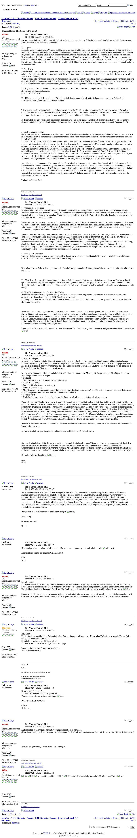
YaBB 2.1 (47, 833)
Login (25, 5)
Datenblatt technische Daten (106, 21)
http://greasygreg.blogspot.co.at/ (31, 195)
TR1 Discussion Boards (45, 18)
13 (19, 27)
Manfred (15, 23)
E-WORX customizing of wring (30, 807)
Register (34, 5)
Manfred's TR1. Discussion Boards (17, 18)
